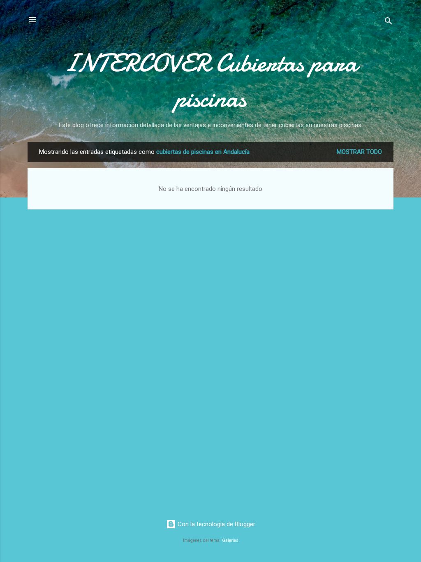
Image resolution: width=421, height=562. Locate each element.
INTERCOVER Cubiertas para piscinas (210, 80)
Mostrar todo (359, 152)
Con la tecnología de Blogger (215, 524)
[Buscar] (388, 22)
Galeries (230, 540)
